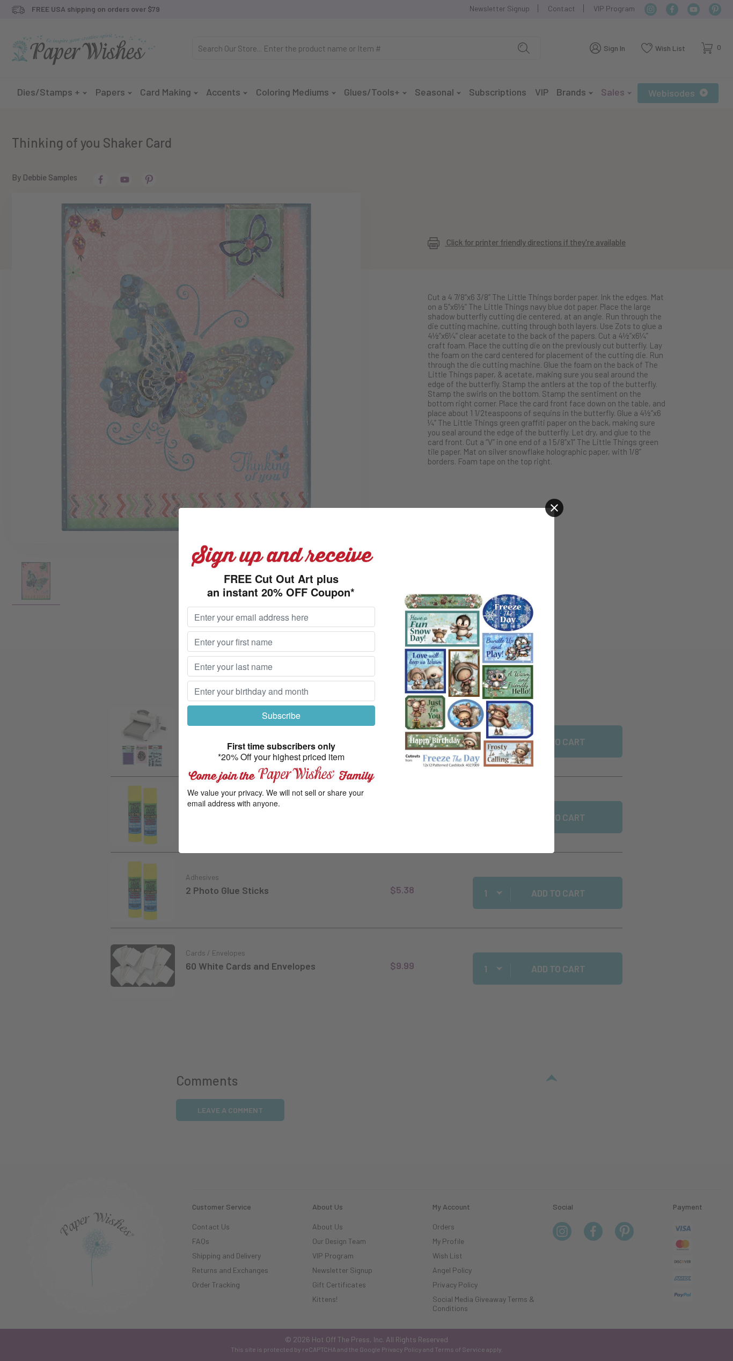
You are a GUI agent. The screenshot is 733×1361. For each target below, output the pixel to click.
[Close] (554, 508)
